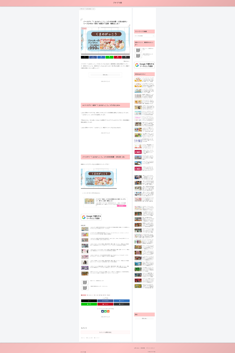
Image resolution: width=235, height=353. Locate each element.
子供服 (101, 295)
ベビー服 (96, 295)
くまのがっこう (90, 295)
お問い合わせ (136, 348)
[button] (126, 57)
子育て (105, 295)
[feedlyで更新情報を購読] (105, 311)
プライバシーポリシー (150, 348)
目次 (104, 74)
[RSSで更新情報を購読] (108, 311)
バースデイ (84, 295)
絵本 (109, 295)
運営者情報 (143, 348)
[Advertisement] (105, 13)
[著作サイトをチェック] (102, 311)
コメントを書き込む (105, 332)
